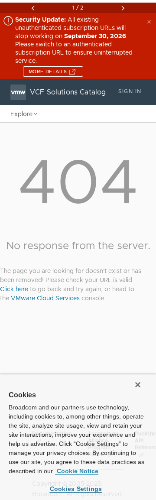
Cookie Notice (76, 471)
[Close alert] (150, 21)
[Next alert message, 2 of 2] (123, 8)
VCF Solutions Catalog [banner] (68, 92)
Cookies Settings (76, 488)
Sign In (129, 91)
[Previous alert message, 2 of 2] (32, 8)
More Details (49, 71)
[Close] (137, 384)
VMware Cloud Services (45, 298)
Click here (14, 289)
